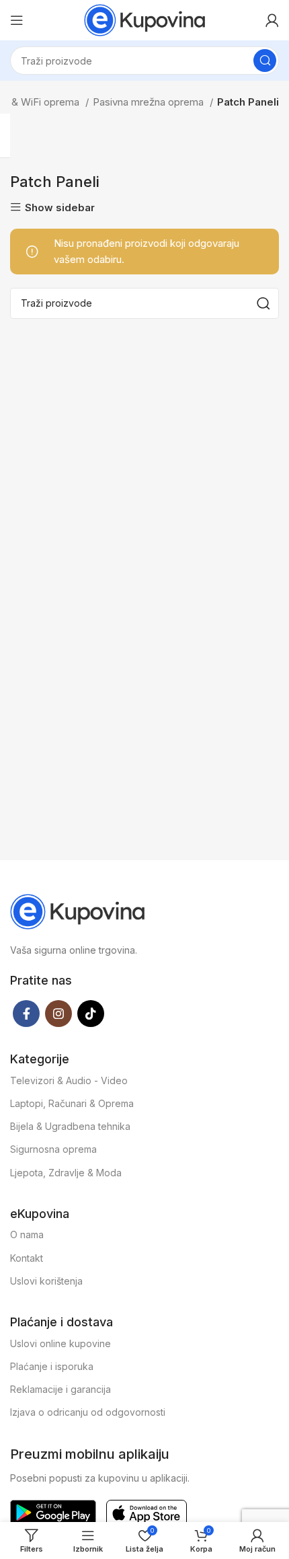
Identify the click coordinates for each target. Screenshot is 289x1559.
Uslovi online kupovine (60, 1343)
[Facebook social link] (26, 1013)
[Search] (264, 60)
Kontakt (26, 1258)
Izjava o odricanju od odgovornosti (87, 1412)
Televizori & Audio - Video (69, 1080)
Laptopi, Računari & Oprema (72, 1103)
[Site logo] (144, 19)
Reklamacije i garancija (60, 1389)
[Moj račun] (272, 20)
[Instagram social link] (58, 1013)
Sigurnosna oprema (53, 1149)
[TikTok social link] (90, 1013)
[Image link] (77, 910)
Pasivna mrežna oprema (149, 102)
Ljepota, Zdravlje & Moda (66, 1172)
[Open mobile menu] (16, 20)
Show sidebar (60, 207)
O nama (27, 1234)
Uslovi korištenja (46, 1281)
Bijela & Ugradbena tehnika (70, 1126)
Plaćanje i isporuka (51, 1366)
